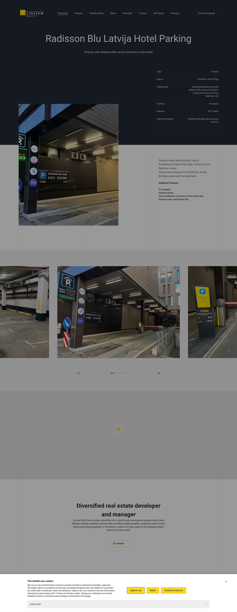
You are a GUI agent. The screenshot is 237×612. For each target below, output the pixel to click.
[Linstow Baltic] (32, 13)
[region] (118, 435)
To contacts (118, 543)
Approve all (135, 590)
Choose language (206, 13)
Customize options (173, 590)
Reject (153, 590)
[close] (226, 581)
